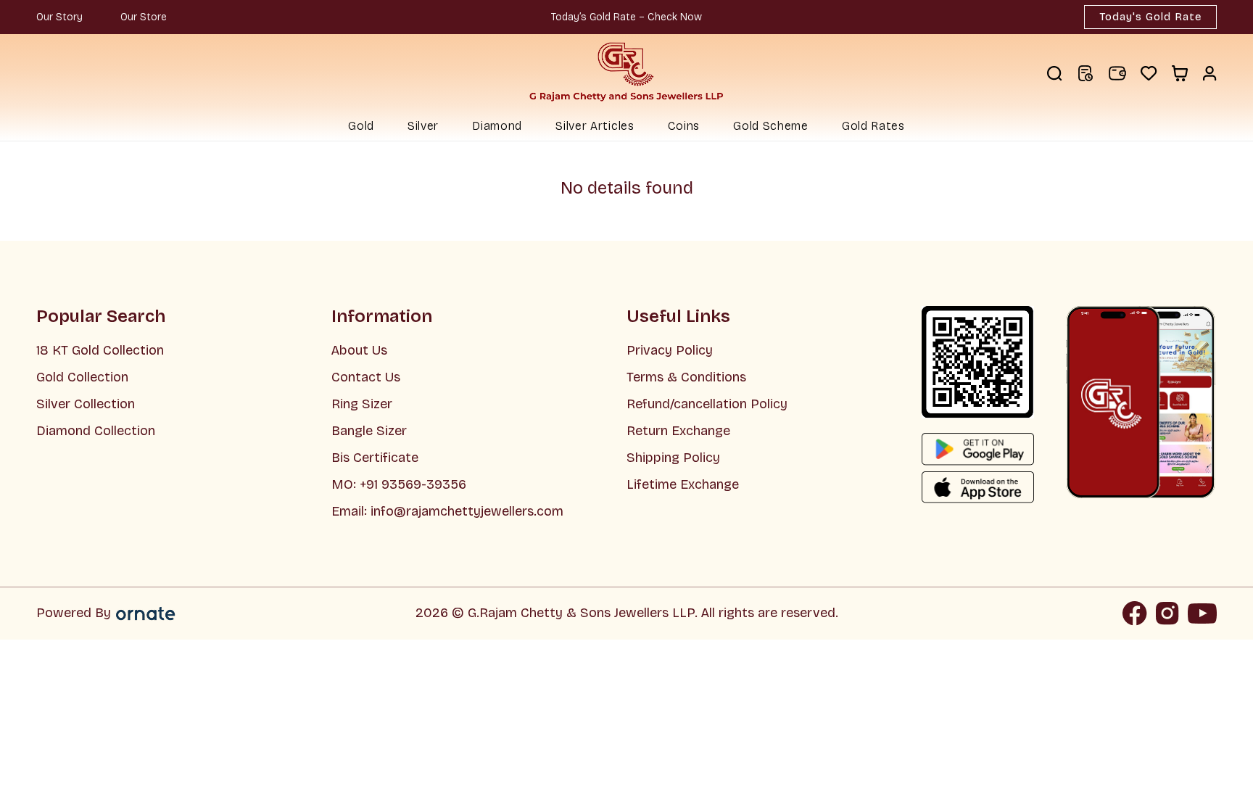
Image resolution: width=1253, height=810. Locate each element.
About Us (359, 350)
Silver (423, 126)
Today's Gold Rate (1150, 16)
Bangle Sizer (369, 431)
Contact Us (365, 377)
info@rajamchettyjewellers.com (467, 511)
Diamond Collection (95, 431)
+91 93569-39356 (411, 484)
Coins (684, 126)
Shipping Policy (673, 458)
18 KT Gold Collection (100, 350)
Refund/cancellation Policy (706, 404)
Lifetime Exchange (682, 484)
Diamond (497, 126)
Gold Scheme (771, 126)
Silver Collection (85, 404)
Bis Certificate (374, 458)
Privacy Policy (669, 350)
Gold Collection (82, 377)
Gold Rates (873, 126)
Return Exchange (678, 431)
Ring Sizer (361, 404)
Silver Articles (594, 126)
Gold (361, 126)
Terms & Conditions (686, 377)
